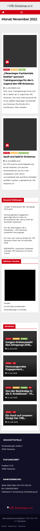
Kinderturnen (23, 153)
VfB (14, 363)
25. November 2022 (13, 161)
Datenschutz (12, 526)
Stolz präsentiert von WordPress (13, 518)
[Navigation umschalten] (21, 12)
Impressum (22, 526)
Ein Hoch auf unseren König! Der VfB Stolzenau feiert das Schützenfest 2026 (19, 240)
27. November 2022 (12, 88)
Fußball (22, 69)
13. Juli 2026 (12, 397)
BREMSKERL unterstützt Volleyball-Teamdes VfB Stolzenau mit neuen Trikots (19, 250)
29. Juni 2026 (12, 422)
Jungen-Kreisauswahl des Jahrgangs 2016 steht (18, 345)
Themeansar (21, 521)
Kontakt (4, 526)
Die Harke (14, 69)
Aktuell (6, 69)
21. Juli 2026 (12, 348)
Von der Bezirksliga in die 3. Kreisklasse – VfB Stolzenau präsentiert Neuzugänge (15, 230)
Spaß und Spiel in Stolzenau (19, 156)
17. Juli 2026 (12, 373)
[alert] (20, 288)
